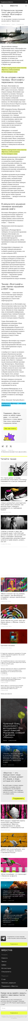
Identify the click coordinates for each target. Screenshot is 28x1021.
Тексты (9, 483)
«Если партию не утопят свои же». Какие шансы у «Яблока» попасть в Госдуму (13, 622)
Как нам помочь (10, 429)
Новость (13, 24)
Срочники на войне (8, 645)
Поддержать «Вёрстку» (9, 986)
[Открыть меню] (26, 6)
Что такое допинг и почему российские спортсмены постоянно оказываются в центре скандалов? (14, 479)
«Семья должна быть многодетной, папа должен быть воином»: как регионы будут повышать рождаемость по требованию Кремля (13, 506)
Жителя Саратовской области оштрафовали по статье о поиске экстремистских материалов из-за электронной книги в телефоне (13, 671)
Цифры (3, 965)
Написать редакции (8, 983)
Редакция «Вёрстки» (5, 24)
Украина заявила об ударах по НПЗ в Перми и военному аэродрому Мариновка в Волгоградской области (13, 679)
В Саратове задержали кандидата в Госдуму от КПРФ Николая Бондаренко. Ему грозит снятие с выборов (13, 655)
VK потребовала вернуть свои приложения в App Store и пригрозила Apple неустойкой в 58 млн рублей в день (13, 662)
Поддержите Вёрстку (7, 2)
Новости (4, 958)
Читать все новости (6, 694)
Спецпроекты (6, 972)
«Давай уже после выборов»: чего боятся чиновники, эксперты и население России (13, 850)
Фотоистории (6, 968)
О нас (3, 979)
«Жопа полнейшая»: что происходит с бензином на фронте (14, 875)
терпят (17, 50)
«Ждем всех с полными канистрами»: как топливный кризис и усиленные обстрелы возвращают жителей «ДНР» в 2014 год (14, 894)
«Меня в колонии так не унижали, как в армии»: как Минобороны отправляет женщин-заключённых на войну (13, 596)
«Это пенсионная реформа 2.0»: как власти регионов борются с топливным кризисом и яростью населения (12, 918)
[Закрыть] (26, 2)
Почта (3, 1008)
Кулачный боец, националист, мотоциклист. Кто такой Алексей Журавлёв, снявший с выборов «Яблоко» (14, 730)
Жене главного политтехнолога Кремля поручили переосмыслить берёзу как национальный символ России (12, 687)
